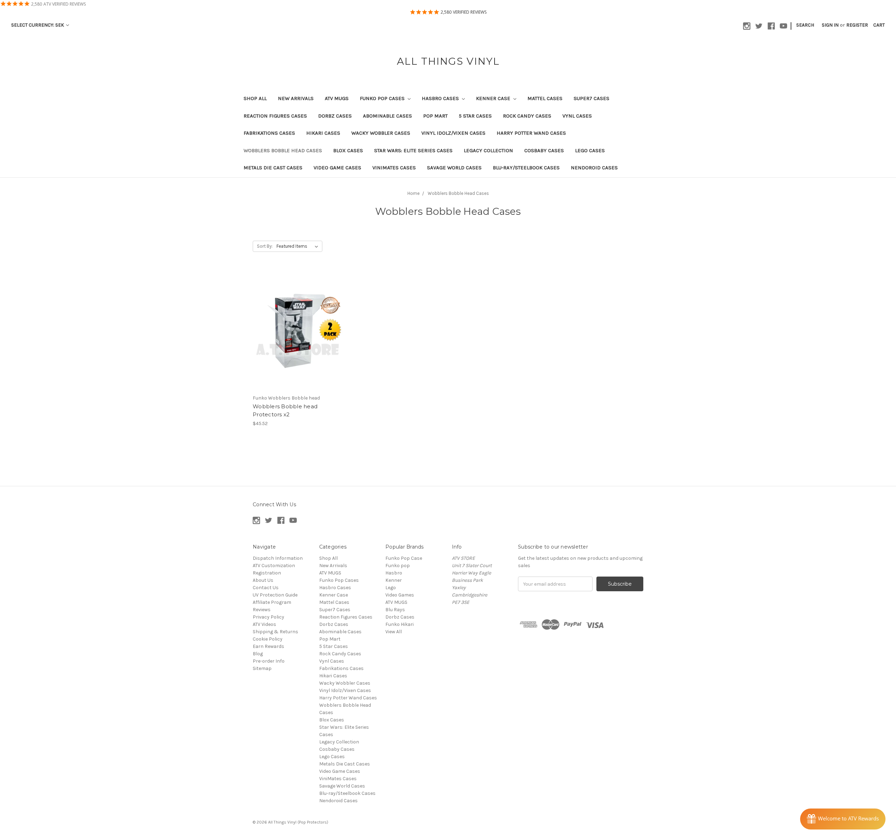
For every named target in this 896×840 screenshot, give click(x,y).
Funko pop (397, 566)
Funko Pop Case (403, 558)
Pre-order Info (269, 661)
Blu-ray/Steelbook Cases (526, 167)
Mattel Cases (544, 98)
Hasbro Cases (441, 98)
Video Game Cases (337, 167)
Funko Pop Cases (383, 98)
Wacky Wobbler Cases (380, 133)
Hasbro (393, 573)
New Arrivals (296, 98)
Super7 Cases (591, 98)
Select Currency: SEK (38, 25)
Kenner (393, 580)
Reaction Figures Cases (275, 116)
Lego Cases (590, 150)
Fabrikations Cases (269, 133)
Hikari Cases (323, 133)
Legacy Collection (488, 150)
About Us (263, 580)
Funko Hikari (399, 624)
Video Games (399, 595)
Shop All (255, 98)
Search (805, 25)
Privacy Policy (268, 617)
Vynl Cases (577, 116)
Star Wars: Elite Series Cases (413, 150)
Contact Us (266, 588)
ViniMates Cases (394, 167)
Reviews (262, 610)
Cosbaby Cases (544, 150)
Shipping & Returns (275, 632)
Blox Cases (348, 150)
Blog (258, 654)
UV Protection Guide (275, 595)
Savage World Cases (454, 167)
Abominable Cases (387, 116)
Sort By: (265, 246)
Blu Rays (395, 610)
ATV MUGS (337, 98)
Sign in (830, 25)
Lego (390, 588)
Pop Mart (435, 116)
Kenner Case (494, 98)
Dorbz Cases (335, 116)
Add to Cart (299, 336)
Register (857, 25)
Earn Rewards (268, 646)
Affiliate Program (272, 602)
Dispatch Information (278, 558)
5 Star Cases (475, 116)
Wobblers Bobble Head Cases (283, 150)
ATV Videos (264, 624)
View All (393, 632)
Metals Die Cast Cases (273, 167)
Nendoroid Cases (594, 167)
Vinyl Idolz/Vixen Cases (453, 133)
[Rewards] (843, 819)
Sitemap (262, 668)
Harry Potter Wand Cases (531, 133)
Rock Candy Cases (527, 116)
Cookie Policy (267, 639)
